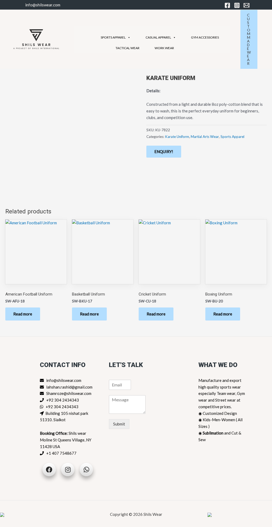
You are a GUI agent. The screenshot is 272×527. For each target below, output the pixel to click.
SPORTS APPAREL (113, 37)
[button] (251, 39)
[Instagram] (237, 5)
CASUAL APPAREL (158, 37)
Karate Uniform (177, 136)
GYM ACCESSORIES (205, 37)
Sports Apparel (232, 136)
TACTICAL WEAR (127, 48)
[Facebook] (227, 5)
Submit (119, 423)
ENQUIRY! (163, 151)
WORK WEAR (164, 48)
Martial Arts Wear (205, 136)
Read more (22, 313)
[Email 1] (246, 5)
